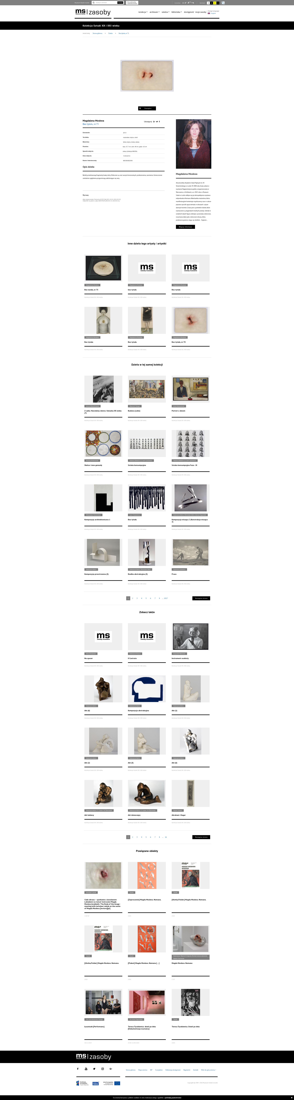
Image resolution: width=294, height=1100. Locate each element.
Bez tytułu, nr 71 (124, 33)
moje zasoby (200, 12)
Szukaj (120, 2)
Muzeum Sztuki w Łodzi (82, 3)
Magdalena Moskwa (93, 120)
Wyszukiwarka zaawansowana (132, 2)
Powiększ (147, 108)
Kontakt (195, 1070)
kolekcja (142, 12)
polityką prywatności (173, 1098)
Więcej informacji (185, 227)
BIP (151, 1070)
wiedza (165, 12)
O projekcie (159, 1070)
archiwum (154, 12)
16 (166, 837)
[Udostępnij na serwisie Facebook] (159, 121)
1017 (166, 598)
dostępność (189, 12)
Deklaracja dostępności (173, 1070)
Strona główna (98, 33)
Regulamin (187, 1070)
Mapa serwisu (142, 1070)
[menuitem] (143, 12)
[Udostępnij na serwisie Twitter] (157, 121)
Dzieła (110, 33)
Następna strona (201, 598)
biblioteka (176, 12)
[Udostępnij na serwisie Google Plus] (154, 121)
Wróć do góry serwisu (208, 1070)
